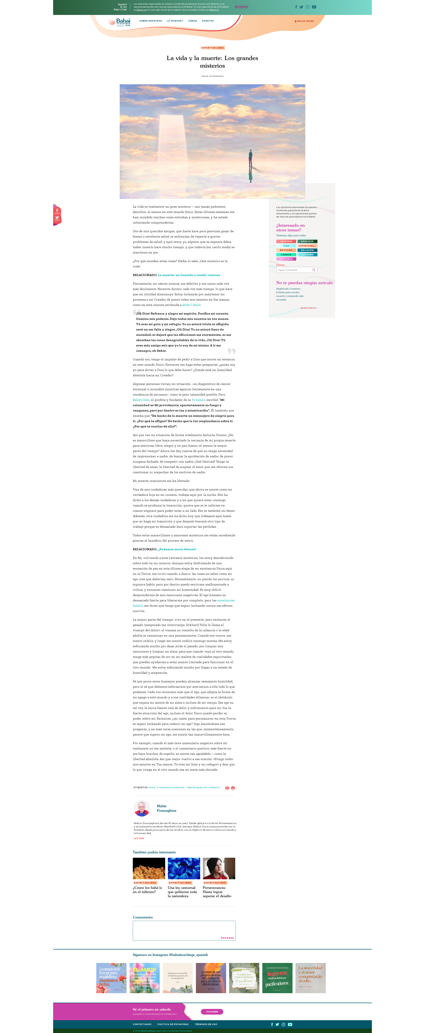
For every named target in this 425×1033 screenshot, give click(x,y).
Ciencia (286, 254)
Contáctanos (142, 1024)
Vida (286, 245)
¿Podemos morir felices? (177, 549)
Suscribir (212, 1011)
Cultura (307, 254)
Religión (307, 250)
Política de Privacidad (173, 1024)
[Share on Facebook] (57, 210)
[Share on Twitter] (57, 217)
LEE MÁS (139, 838)
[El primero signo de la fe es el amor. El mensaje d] (279, 978)
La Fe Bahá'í (175, 21)
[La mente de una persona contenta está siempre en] (212, 978)
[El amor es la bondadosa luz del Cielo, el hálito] (144, 978)
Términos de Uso (206, 1024)
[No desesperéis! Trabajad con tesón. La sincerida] (312, 978)
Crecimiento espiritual (170, 787)
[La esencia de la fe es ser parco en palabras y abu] (111, 978)
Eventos (208, 21)
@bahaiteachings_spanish (188, 955)
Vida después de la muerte (203, 787)
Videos (192, 21)
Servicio (307, 241)
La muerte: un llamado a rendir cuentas (189, 275)
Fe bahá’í (198, 400)
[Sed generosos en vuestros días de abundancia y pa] (178, 978)
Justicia (286, 241)
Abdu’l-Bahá (191, 305)
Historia (286, 258)
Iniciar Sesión (305, 21)
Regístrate (308, 308)
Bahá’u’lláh (141, 400)
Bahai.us (214, 10)
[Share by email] (228, 788)
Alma (152, 787)
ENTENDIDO (241, 6)
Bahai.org (142, 10)
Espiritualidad (213, 47)
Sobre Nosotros (150, 21)
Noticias (286, 250)
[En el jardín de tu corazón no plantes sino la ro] (245, 978)
